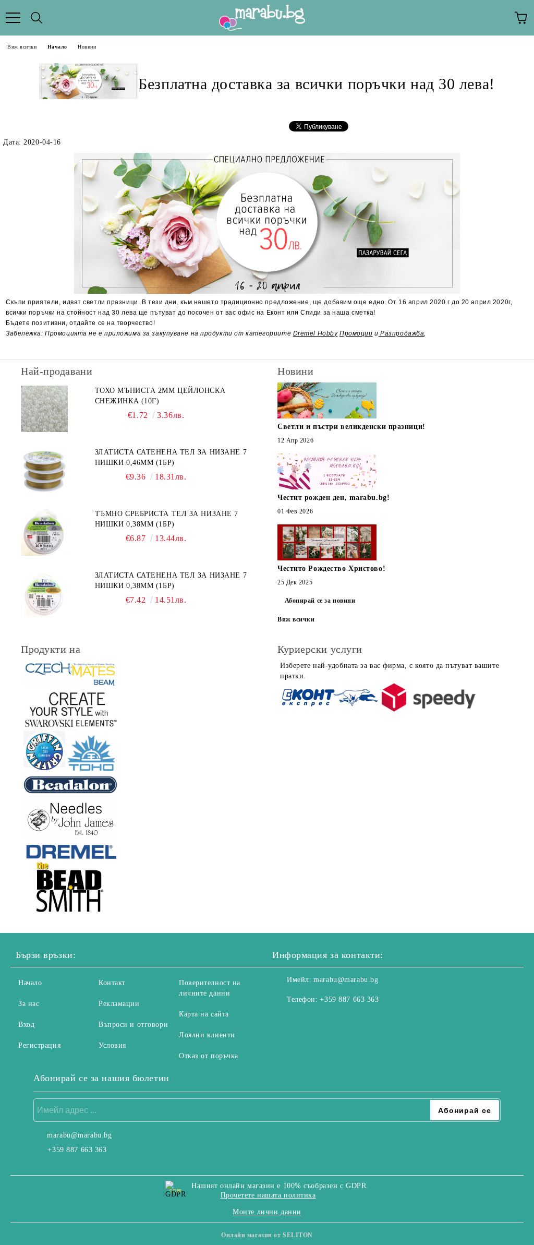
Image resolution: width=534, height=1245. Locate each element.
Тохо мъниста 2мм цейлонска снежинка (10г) (160, 396)
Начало (57, 47)
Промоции (355, 333)
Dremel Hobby (315, 333)
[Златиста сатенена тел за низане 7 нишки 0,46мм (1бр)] (44, 470)
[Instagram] (308, 1020)
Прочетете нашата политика (268, 1195)
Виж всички (22, 47)
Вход (26, 1024)
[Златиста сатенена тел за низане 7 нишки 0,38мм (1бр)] (44, 593)
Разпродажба (401, 333)
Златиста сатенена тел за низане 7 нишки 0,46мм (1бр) (171, 457)
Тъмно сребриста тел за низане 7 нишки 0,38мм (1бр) (166, 519)
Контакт (112, 983)
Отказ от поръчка (208, 1056)
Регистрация (39, 1045)
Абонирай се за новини (320, 600)
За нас (28, 1004)
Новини (87, 47)
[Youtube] (331, 1020)
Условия (112, 1045)
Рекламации (119, 1004)
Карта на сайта (204, 1014)
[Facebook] (285, 1020)
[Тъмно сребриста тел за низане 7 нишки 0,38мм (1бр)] (44, 532)
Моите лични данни (267, 1212)
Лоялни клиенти (207, 1035)
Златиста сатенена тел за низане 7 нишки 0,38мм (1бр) (171, 580)
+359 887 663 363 (349, 999)
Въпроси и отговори (133, 1024)
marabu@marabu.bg (345, 980)
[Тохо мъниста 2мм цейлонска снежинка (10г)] (44, 409)
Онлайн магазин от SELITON (267, 1235)
